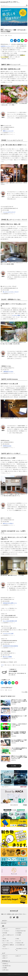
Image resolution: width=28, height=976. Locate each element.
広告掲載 (5, 967)
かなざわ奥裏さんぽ (20, 944)
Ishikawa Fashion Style (21, 930)
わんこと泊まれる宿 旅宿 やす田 (10, 620)
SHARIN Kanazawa (7, 445)
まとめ (10, 35)
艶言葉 (4, 938)
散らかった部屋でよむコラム (8, 935)
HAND (17, 938)
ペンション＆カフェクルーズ (9, 211)
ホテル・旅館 (4, 35)
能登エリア (5, 955)
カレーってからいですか (8, 942)
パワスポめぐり (6, 930)
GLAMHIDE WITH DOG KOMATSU (10, 645)
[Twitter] (11, 40)
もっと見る (25, 692)
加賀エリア (5, 957)
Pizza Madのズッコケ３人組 (21, 949)
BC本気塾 (5, 932)
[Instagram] (11, 917)
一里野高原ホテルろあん (8, 371)
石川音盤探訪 (19, 932)
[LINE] (22, 40)
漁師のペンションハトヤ (8, 130)
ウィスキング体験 (16, 315)
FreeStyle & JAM (19, 942)
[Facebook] (15, 40)
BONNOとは (5, 963)
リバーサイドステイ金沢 (8, 633)
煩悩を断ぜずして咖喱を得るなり (8, 945)
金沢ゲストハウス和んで (8, 523)
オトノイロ (18, 940)
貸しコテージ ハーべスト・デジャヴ (10, 291)
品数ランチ (5, 928)
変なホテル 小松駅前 (7, 656)
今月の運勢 (18, 934)
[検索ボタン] (26, 5)
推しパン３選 (5, 940)
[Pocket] (25, 40)
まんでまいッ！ (6, 948)
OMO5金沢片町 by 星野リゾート (10, 603)
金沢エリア (18, 955)
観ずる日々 (18, 928)
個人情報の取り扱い (7, 965)
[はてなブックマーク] (18, 40)
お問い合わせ (5, 969)
